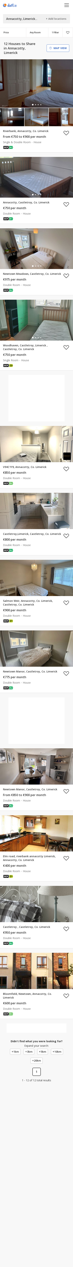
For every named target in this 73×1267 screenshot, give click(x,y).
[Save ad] (66, 133)
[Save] (68, 32)
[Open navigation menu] (66, 5)
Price (6, 32)
